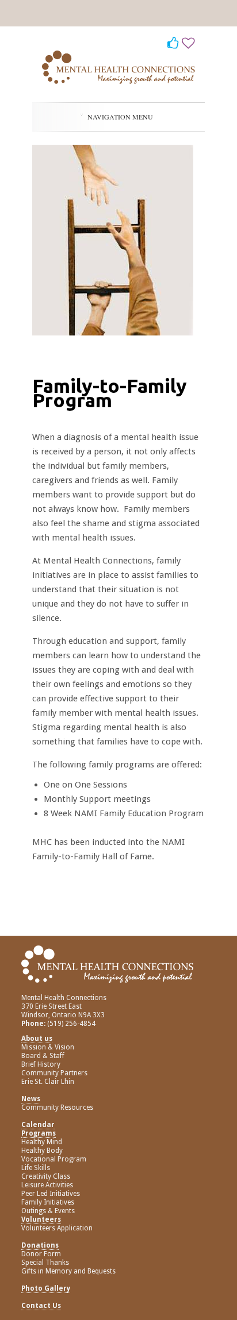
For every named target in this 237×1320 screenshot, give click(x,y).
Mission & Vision (47, 1047)
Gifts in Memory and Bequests (68, 1271)
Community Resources (57, 1107)
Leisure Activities (47, 1185)
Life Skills (35, 1168)
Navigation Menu (120, 116)
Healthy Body (42, 1151)
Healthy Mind (41, 1142)
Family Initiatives (47, 1202)
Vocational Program (53, 1159)
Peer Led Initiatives (50, 1194)
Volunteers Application (57, 1228)
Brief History (40, 1064)
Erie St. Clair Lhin (47, 1082)
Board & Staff (42, 1056)
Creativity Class (45, 1176)
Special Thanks (45, 1263)
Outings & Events (48, 1211)
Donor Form (41, 1254)
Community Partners (54, 1073)
